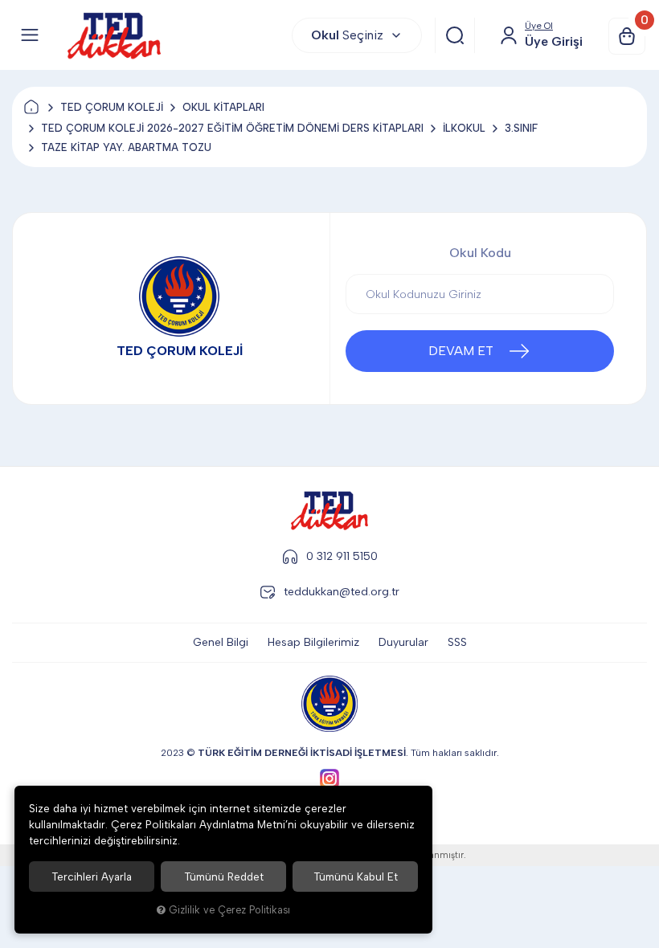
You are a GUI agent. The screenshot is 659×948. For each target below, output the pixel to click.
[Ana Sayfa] (31, 107)
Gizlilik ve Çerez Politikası (229, 910)
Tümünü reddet (224, 876)
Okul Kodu (480, 252)
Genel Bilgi (220, 642)
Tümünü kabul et (355, 876)
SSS (457, 642)
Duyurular (403, 642)
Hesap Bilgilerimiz (313, 642)
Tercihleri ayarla (91, 876)
